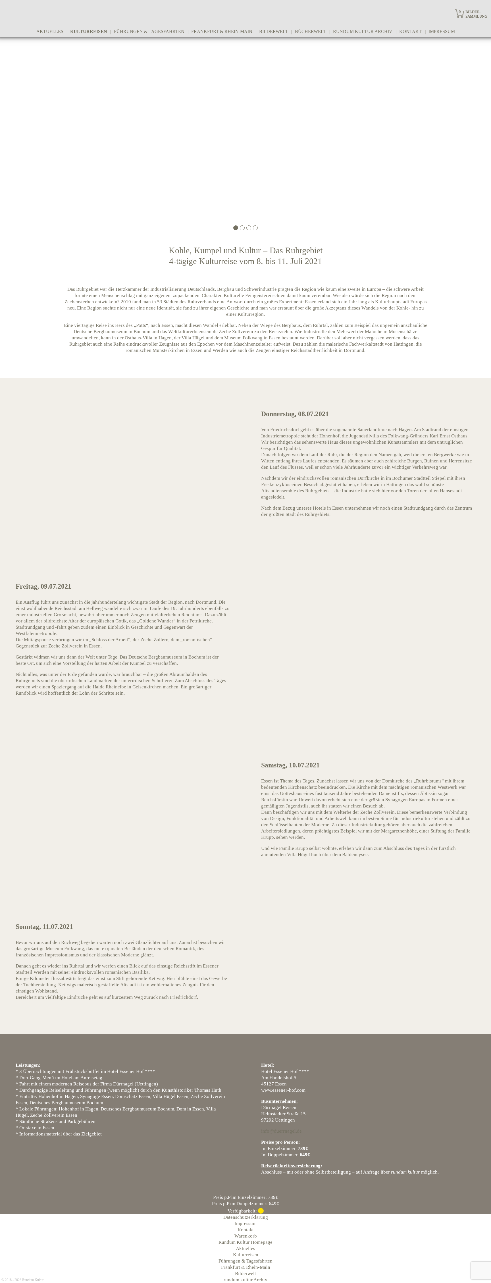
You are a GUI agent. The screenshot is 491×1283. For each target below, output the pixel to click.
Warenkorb (245, 1236)
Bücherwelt (310, 31)
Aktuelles (49, 31)
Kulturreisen (88, 31)
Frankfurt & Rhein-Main (221, 31)
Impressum (441, 31)
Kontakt (410, 31)
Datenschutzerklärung (245, 1217)
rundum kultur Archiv (362, 31)
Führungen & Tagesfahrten (149, 31)
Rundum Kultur (32, 1280)
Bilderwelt (273, 31)
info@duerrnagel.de (281, 1131)
